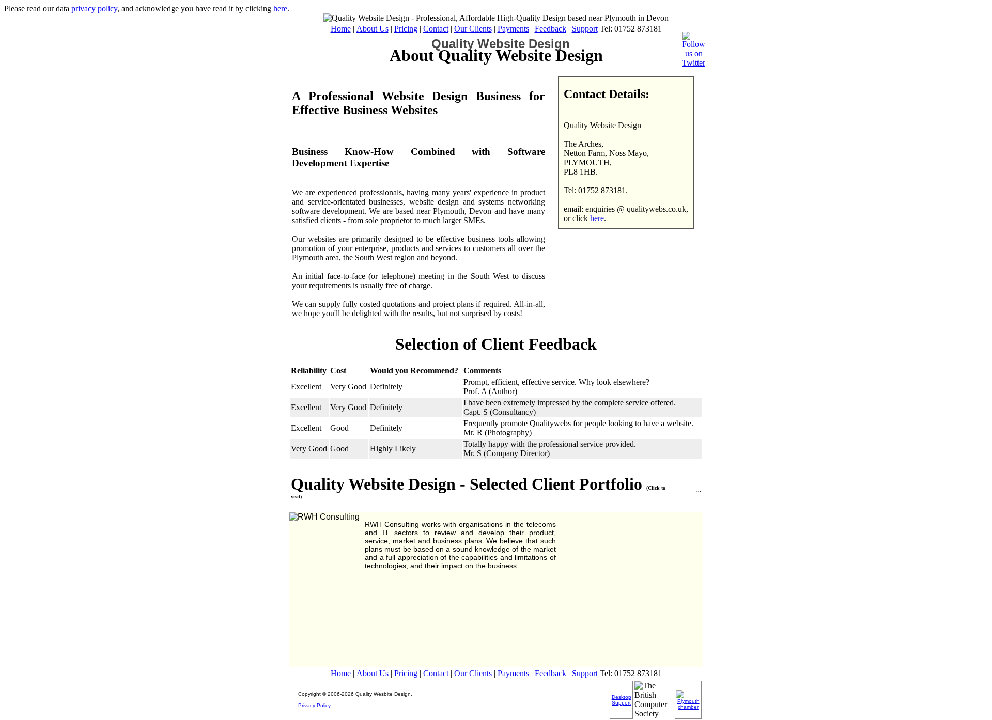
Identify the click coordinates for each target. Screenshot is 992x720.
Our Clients (473, 28)
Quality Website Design (500, 44)
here (280, 8)
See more (693, 487)
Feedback (550, 28)
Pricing (405, 28)
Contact (435, 28)
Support (585, 28)
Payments (513, 28)
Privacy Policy (314, 705)
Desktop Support (621, 700)
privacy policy (94, 8)
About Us (373, 28)
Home (341, 28)
